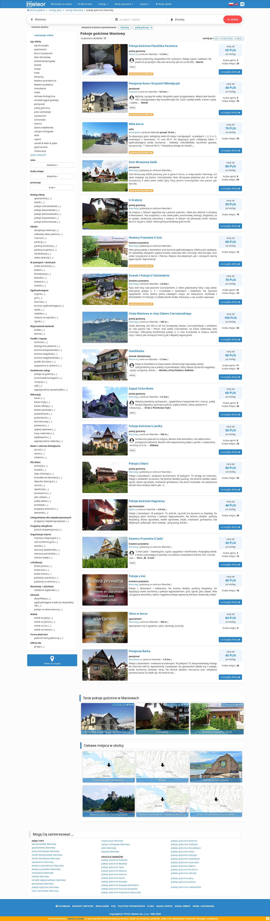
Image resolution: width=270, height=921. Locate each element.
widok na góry (43, 617)
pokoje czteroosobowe (47, 206)
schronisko (39, 119)
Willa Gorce (136, 124)
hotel (37, 72)
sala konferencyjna (46, 541)
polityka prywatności (131, 906)
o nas (150, 906)
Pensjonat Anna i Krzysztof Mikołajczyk (154, 83)
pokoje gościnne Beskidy (114, 863)
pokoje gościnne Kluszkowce (186, 847)
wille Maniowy (108, 847)
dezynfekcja (42, 598)
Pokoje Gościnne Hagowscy (147, 501)
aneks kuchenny (44, 265)
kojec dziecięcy (43, 473)
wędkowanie (42, 437)
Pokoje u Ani (137, 576)
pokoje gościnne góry (182, 878)
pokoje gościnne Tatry (112, 867)
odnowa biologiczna (44, 96)
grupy (39, 646)
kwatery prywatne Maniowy (46, 869)
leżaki (39, 309)
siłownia (40, 457)
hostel (37, 68)
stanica (38, 123)
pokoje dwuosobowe (46, 210)
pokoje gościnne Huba (182, 851)
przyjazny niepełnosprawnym (51, 521)
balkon (39, 269)
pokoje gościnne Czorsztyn (185, 862)
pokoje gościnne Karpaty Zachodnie (120, 885)
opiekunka (41, 489)
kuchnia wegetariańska (48, 357)
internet (40, 238)
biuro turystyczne (43, 53)
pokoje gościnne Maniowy (45, 887)
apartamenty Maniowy (43, 847)
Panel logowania (203, 906)
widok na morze (44, 629)
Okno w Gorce (138, 613)
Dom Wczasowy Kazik (143, 162)
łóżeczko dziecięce (45, 481)
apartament (40, 49)
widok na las (42, 625)
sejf (38, 385)
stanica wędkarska (43, 127)
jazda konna (42, 417)
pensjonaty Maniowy (42, 883)
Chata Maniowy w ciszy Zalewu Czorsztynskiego (160, 313)
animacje (41, 465)
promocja (35, 182)
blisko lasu (41, 569)
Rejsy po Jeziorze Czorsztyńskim (109, 814)
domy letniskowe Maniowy (45, 851)
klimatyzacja (42, 273)
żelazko (40, 285)
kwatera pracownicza (45, 80)
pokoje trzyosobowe (46, 217)
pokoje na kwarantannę (48, 609)
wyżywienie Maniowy (43, 862)
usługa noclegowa (43, 131)
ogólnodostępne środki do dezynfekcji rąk (54, 604)
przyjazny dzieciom (46, 508)
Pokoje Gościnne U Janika (145, 426)
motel (37, 92)
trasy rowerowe (44, 433)
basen (39, 398)
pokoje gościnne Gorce (113, 877)
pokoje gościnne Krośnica (184, 869)
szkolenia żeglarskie (46, 590)
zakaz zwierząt (43, 257)
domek (37, 64)
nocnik (39, 485)
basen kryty (42, 401)
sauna (39, 453)
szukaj (234, 19)
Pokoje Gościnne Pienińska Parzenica (153, 46)
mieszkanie (40, 88)
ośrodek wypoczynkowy (46, 100)
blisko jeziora (43, 565)
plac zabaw (42, 497)
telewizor (41, 281)
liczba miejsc (37, 171)
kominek (40, 301)
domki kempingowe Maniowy (47, 854)
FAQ (113, 906)
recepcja (40, 381)
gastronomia (41, 147)
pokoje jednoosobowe (47, 213)
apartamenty (42, 198)
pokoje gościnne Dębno (183, 865)
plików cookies (76, 918)
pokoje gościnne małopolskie (186, 887)
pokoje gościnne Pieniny (114, 874)
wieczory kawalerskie (47, 549)
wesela (39, 545)
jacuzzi (39, 449)
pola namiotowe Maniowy (45, 890)
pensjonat (39, 104)
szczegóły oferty (229, 71)
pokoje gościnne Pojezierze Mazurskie (121, 892)
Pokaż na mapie (52, 663)
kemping (38, 76)
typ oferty (35, 41)
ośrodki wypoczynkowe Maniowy (48, 879)
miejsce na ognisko (46, 317)
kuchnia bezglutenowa (48, 349)
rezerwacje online (43, 35)
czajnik (39, 293)
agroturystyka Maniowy (44, 844)
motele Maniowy (40, 876)
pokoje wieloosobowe (47, 221)
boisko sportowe (44, 409)
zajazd (37, 139)
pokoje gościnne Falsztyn (184, 855)
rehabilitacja (42, 253)
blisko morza (42, 573)
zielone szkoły (43, 557)
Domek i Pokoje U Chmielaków (149, 275)
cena (32, 160)
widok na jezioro (44, 621)
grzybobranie (43, 413)
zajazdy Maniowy (110, 851)
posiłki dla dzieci (44, 361)
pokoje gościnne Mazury (114, 870)
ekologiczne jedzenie (47, 346)
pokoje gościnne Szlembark (185, 858)
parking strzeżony (45, 245)
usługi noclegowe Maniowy (115, 844)
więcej (132, 66)
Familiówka (136, 351)
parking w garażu (45, 249)
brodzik (40, 469)
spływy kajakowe (44, 429)
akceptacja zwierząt (46, 230)
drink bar (41, 342)
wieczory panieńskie (46, 553)
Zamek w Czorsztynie (215, 780)
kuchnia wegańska (45, 353)
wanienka (41, 512)
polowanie (41, 425)
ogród (39, 321)
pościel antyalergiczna (47, 529)
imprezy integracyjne (47, 537)
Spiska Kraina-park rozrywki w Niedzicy (162, 814)
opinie (239, 38)
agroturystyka (41, 45)
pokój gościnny (42, 107)
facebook (64, 906)
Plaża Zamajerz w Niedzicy (108, 780)
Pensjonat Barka (139, 651)
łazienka (40, 277)
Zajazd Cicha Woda (141, 388)
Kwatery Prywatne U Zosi (145, 237)
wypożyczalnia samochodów (50, 389)
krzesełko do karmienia (48, 477)
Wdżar (162, 780)
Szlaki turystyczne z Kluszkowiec (216, 814)
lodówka (40, 313)
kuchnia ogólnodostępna (49, 305)
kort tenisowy (43, 421)
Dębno (132, 509)
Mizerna (133, 54)
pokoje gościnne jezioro (183, 881)
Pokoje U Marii (138, 463)
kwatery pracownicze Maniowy (48, 865)
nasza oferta (164, 906)
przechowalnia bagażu (48, 377)
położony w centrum (46, 581)
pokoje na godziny (45, 373)
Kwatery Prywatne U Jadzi (146, 538)
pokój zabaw (42, 500)
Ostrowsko (134, 132)
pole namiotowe (42, 111)
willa (36, 135)
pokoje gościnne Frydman (184, 844)
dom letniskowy (42, 57)
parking (40, 241)
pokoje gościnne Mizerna (184, 840)
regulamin (102, 906)
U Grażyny (135, 200)
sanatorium (40, 115)
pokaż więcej (37, 154)
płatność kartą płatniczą (48, 638)
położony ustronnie (46, 577)
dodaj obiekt (182, 906)
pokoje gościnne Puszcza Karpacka (119, 888)
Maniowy (133, 170)
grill (38, 297)
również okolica (39, 26)
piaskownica (42, 493)
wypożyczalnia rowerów (48, 441)
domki (39, 202)
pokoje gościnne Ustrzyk (183, 873)
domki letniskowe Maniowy (46, 858)
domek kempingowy (44, 61)
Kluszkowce (135, 659)
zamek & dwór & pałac (46, 143)
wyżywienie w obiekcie (47, 365)
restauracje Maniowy (112, 840)
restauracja (40, 150)
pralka (39, 329)
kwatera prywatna (43, 84)
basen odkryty (43, 405)
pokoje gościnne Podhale (114, 859)
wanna (39, 333)
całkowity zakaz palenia (48, 234)
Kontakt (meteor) (82, 906)
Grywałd (133, 91)
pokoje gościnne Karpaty (114, 881)
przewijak (41, 504)
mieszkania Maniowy (42, 872)
